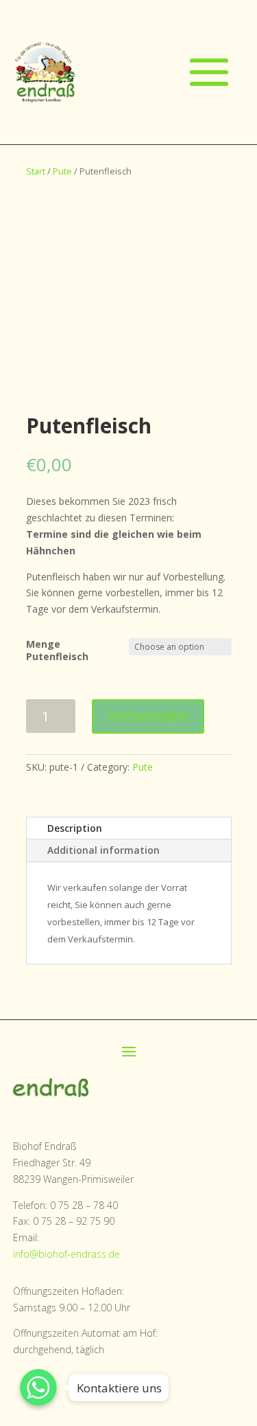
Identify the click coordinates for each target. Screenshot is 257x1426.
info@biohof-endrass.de (66, 1253)
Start (35, 171)
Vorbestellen (148, 716)
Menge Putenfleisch (57, 650)
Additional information (103, 850)
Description (74, 828)
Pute (62, 171)
